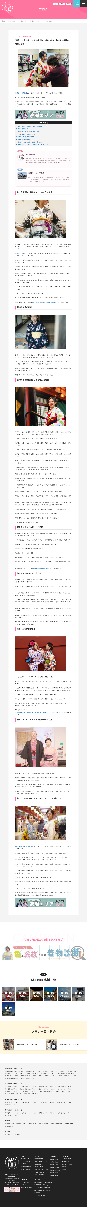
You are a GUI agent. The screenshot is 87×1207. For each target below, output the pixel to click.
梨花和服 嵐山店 (32, 1124)
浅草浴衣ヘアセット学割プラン (47, 1113)
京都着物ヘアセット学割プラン (67, 1071)
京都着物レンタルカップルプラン (14, 1073)
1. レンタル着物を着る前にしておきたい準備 (29, 126)
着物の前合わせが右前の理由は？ (41, 568)
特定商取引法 (65, 1161)
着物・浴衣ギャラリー (26, 1169)
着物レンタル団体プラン (11, 1078)
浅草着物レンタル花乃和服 (12, 1134)
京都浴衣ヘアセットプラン (12, 1102)
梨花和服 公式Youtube (40, 1195)
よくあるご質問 (25, 1182)
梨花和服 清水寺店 (43, 1124)
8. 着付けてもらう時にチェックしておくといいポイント (32, 145)
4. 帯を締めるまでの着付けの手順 (26, 134)
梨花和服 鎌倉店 (9, 1126)
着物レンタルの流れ (26, 1166)
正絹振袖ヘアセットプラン (12, 1091)
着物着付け (27, 36)
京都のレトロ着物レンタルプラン (68, 1076)
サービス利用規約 (66, 1159)
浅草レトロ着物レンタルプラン (13, 1093)
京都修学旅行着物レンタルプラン (14, 1071)
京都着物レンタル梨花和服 (36, 173)
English (55, 4)
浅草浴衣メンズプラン (11, 1115)
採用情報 (64, 1169)
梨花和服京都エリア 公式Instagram (43, 1182)
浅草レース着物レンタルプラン (64, 1091)
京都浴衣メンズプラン (11, 1104)
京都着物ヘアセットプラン (49, 1071)
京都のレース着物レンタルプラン (48, 1076)
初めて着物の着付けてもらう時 (24, 846)
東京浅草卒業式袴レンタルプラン (47, 1089)
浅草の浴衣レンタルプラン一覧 (13, 1110)
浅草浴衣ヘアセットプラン (29, 1113)
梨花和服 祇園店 (20, 1124)
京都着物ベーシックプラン (33, 1071)
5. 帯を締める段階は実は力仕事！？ (26, 137)
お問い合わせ (24, 1185)
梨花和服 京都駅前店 (56, 1124)
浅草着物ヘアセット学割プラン (47, 1087)
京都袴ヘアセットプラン (11, 1076)
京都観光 (17, 93)
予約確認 (23, 1164)
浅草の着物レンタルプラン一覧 (13, 1084)
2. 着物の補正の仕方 (22, 129)
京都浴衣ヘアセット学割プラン (30, 1102)
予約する (77, 4)
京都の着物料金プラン (40, 1159)
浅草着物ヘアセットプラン (29, 1087)
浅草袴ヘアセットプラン (64, 1089)
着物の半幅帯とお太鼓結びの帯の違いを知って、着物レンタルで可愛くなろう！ (38, 712)
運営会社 (64, 1167)
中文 (62, 4)
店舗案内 (7, 1121)
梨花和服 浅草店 (9, 1124)
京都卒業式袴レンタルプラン (28, 1076)
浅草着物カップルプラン (64, 1087)
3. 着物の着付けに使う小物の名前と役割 (27, 131)
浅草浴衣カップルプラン (64, 1113)
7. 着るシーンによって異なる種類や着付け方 (29, 142)
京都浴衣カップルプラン (47, 1102)
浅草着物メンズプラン (11, 1089)
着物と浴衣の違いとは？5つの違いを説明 (44, 302)
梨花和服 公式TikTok (39, 1193)
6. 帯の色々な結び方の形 (23, 139)
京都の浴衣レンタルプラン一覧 (13, 1099)
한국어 (68, 4)
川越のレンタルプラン (40, 1164)
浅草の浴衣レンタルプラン (41, 1169)
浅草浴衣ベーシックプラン (12, 1113)
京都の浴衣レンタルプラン (41, 1172)
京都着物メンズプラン (32, 1073)
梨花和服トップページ (26, 1159)
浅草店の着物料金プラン (40, 1161)
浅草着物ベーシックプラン (12, 1087)
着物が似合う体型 (20, 253)
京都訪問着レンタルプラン (47, 1073)
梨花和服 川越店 (68, 1124)
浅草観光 (24, 93)
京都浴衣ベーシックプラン (64, 1102)
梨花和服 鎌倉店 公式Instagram (42, 1190)
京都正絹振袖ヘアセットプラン (65, 1073)
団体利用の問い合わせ (26, 1187)
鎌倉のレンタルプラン (40, 1167)
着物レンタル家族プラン (27, 1078)
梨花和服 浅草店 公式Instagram (42, 1185)
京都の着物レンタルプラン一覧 (13, 1068)
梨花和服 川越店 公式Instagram (42, 1187)
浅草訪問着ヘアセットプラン (30, 1091)
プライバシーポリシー (67, 1164)
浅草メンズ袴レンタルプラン (27, 1089)
